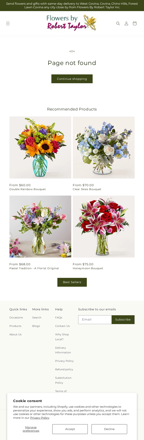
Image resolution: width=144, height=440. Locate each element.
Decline (109, 429)
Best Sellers (72, 282)
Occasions (16, 317)
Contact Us (62, 326)
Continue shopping (72, 79)
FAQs (58, 317)
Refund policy (64, 369)
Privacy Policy (39, 418)
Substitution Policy (63, 380)
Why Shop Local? (62, 337)
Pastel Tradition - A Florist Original (34, 268)
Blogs (36, 326)
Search (36, 317)
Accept (70, 429)
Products (15, 326)
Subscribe (123, 319)
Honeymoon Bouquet (88, 268)
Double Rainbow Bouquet (27, 189)
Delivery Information (63, 350)
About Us (15, 334)
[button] (8, 23)
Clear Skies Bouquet (87, 189)
